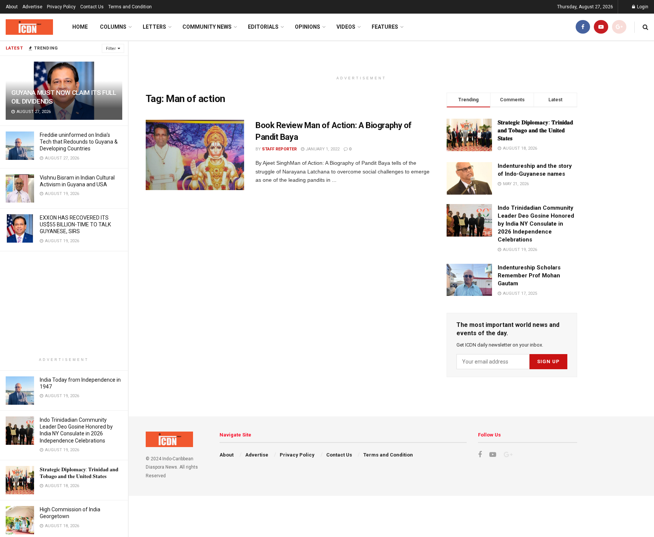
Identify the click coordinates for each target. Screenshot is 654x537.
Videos (345, 27)
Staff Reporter (279, 149)
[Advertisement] (64, 304)
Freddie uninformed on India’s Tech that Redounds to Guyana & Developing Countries (79, 142)
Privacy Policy (61, 6)
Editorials (263, 27)
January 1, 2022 (321, 149)
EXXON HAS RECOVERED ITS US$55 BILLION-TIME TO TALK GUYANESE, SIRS (75, 224)
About (12, 6)
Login (642, 6)
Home (80, 27)
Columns (113, 27)
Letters (154, 27)
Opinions (307, 27)
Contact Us (92, 6)
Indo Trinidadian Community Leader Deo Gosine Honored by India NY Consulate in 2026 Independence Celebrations (536, 223)
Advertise (32, 6)
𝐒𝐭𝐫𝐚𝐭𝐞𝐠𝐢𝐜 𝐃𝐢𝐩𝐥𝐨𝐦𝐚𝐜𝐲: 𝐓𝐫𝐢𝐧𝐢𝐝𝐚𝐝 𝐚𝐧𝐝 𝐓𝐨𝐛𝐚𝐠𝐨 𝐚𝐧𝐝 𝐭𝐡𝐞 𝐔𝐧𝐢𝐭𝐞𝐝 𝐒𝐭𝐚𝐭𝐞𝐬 (535, 130)
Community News (207, 27)
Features (385, 27)
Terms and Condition (130, 6)
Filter (111, 48)
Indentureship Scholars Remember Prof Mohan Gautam (529, 275)
